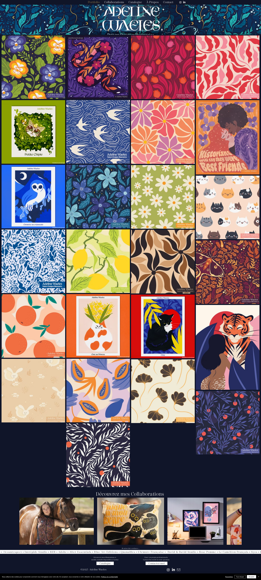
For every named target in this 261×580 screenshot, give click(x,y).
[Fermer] (258, 576)
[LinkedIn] (184, 2)
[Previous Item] (23, 521)
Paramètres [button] (229, 577)
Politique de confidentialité (109, 577)
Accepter (251, 577)
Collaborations (147, 494)
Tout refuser (240, 577)
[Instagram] (180, 2)
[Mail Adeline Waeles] (178, 570)
